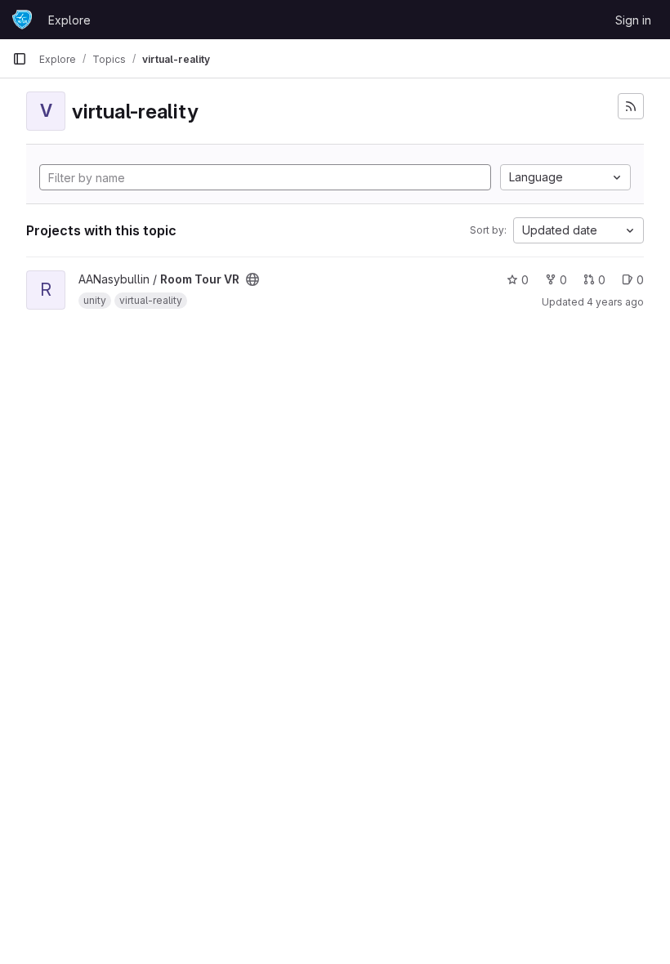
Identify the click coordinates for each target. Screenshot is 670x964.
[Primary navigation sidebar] (20, 59)
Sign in (633, 20)
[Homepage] (22, 20)
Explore (69, 20)
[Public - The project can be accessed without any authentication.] (252, 279)
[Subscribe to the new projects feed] (631, 106)
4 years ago (615, 302)
